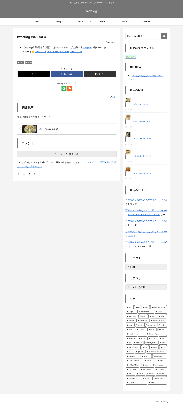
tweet (21, 62)
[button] (100, 74)
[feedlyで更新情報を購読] (63, 88)
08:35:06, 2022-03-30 (71, 51)
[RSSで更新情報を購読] (69, 88)
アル (130, 235)
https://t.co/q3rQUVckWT (47, 51)
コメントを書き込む (67, 154)
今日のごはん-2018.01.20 (142, 138)
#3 (74, 47)
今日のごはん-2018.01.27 (142, 104)
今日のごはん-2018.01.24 (142, 121)
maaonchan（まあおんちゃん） (144, 214)
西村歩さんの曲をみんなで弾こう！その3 (146, 199)
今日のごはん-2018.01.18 (142, 156)
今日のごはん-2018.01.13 (142, 173)
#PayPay (87, 47)
